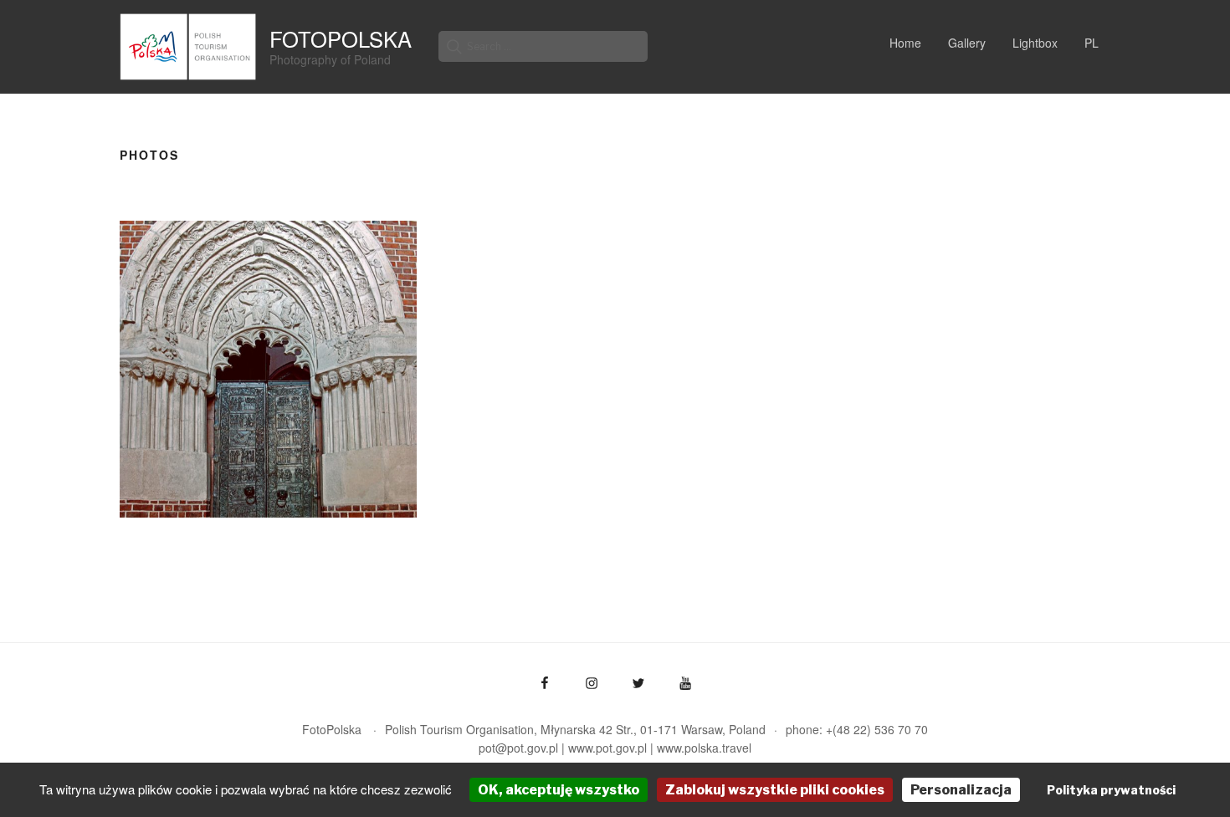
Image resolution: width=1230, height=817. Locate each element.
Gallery (967, 42)
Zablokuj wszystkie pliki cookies (774, 790)
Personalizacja (961, 790)
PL (1091, 42)
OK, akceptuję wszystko (558, 790)
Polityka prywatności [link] (1111, 790)
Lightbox (1035, 42)
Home (905, 42)
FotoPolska (340, 38)
